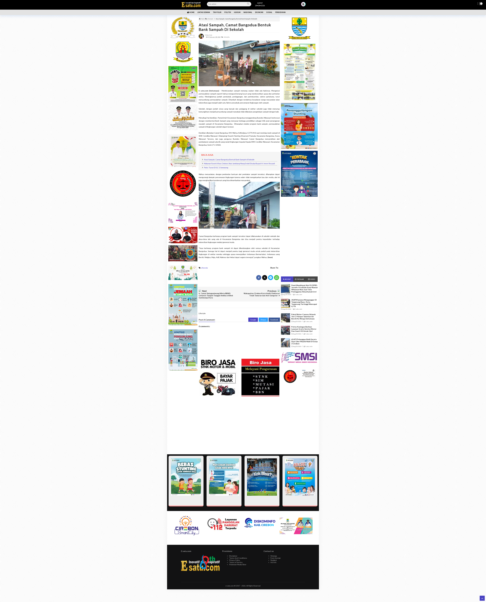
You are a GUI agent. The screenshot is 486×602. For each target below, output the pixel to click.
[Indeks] (303, 4)
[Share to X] (264, 277)
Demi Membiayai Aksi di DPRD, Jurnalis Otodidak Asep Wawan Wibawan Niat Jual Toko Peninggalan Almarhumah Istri (304, 288)
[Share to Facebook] (258, 277)
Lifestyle (204, 268)
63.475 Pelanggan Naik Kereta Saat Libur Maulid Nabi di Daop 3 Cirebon (304, 341)
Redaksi (273, 560)
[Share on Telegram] (270, 277)
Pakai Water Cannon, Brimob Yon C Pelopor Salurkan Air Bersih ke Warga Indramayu (303, 316)
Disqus (263, 320)
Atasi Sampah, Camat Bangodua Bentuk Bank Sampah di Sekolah (235, 27)
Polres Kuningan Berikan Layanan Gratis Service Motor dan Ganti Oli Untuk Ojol (303, 329)
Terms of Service (235, 562)
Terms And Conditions (238, 558)
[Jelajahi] (480, 3)
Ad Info (273, 562)
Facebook (274, 320)
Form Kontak (275, 558)
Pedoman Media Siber (237, 564)
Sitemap (273, 556)
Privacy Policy (234, 560)
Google (253, 320)
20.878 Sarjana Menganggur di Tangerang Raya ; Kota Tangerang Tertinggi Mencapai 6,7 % (304, 303)
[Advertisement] (182, 412)
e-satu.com (230, 586)
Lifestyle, (227, 37)
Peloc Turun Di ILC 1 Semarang (216, 167)
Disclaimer (233, 556)
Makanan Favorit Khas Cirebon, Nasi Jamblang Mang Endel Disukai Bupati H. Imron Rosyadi (239, 163)
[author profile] (201, 36)
